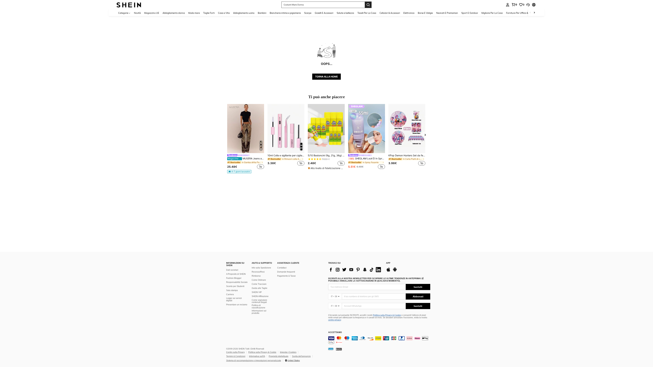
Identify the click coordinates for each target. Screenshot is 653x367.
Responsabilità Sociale (237, 282)
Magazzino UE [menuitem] (151, 13)
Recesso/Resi (258, 272)
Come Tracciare (259, 284)
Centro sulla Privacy (235, 352)
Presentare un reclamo (236, 304)
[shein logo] (128, 4)
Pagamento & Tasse (286, 276)
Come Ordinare (259, 280)
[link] (514, 5)
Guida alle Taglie (259, 288)
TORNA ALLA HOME (326, 76)
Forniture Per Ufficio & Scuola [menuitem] (520, 13)
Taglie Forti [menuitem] (209, 13)
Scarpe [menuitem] (307, 13)
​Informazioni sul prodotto (259, 312)
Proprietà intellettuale (278, 356)
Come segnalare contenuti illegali (259, 301)
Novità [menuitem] (137, 13)
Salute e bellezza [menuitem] (345, 13)
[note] (239, 171)
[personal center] (508, 5)
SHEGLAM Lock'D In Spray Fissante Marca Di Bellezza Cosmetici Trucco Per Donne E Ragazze (367, 158)
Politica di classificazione (258, 306)
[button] (528, 5)
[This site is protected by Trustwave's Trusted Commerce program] (330, 349)
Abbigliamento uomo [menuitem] (243, 13)
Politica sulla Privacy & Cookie (387, 315)
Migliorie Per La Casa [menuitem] (492, 13)
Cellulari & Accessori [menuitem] (390, 13)
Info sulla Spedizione (261, 268)
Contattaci (282, 268)
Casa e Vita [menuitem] (224, 13)
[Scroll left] (530, 13)
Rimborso (256, 276)
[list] (355, 269)
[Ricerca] (368, 5)
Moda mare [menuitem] (194, 13)
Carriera (230, 294)
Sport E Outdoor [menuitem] (469, 13)
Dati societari (232, 270)
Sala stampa (232, 290)
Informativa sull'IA (257, 356)
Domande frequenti (286, 272)
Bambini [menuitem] (262, 13)
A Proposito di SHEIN (236, 274)
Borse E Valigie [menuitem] (425, 13)
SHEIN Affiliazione (260, 296)
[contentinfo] (379, 340)
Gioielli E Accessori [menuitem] (324, 13)
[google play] (394, 271)
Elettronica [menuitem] (408, 13)
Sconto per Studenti (235, 286)
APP (388, 263)
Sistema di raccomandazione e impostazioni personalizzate (253, 360)
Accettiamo (335, 332)
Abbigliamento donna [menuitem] (174, 13)
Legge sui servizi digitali (234, 299)
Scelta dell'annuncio (301, 356)
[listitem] (245, 138)
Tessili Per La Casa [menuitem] (366, 13)
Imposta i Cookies (288, 352)
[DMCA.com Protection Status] (339, 349)
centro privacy (334, 320)
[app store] (388, 271)
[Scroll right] (534, 13)
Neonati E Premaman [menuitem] (447, 13)
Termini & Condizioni (235, 356)
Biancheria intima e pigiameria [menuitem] (285, 13)
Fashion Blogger (233, 278)
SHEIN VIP (257, 292)
